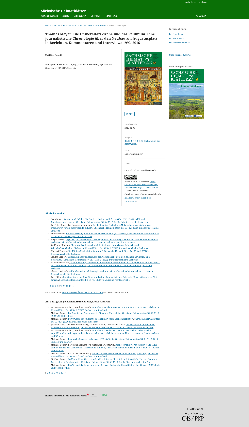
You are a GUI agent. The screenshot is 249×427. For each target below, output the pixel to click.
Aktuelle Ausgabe (49, 15)
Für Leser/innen (176, 34)
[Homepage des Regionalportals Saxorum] (103, 395)
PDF (131, 114)
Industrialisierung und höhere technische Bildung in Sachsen (96, 233)
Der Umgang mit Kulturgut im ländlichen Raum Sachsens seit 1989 (100, 318)
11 (64, 286)
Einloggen (203, 2)
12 (67, 286)
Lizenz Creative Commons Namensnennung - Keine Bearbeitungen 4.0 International (141, 184)
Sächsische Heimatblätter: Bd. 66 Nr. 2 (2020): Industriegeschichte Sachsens (112, 222)
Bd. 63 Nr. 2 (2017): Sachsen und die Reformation (84, 25)
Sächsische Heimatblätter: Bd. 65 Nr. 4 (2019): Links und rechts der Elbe (94, 280)
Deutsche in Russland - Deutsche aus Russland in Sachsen (120, 307)
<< (46, 286)
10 (61, 286)
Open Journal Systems (179, 54)
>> (74, 286)
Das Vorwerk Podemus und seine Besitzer (88, 365)
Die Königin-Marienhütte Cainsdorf (85, 251)
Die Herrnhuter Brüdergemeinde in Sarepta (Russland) (119, 353)
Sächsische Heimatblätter (63, 10)
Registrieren (190, 2)
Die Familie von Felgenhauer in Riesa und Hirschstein (94, 313)
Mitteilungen (80, 15)
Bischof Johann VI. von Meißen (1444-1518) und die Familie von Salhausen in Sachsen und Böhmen (104, 346)
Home (48, 25)
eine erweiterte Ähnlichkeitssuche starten (82, 292)
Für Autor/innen (176, 38)
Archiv (66, 15)
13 (70, 286)
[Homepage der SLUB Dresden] (92, 395)
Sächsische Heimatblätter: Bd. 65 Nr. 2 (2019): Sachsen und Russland (105, 309)
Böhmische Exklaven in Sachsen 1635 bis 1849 (90, 339)
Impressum (111, 15)
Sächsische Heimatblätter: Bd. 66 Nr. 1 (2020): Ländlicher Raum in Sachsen (117, 327)
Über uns (95, 15)
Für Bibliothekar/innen (179, 42)
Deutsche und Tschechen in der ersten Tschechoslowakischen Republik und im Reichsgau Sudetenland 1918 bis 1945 (101, 332)
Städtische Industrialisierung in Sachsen (88, 271)
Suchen (202, 15)
